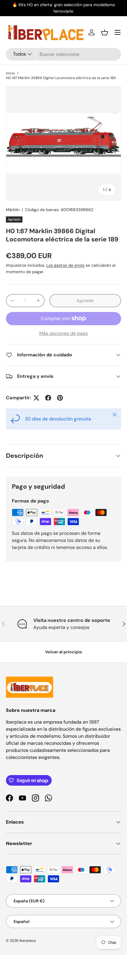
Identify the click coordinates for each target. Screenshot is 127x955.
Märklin (12, 209)
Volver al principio (63, 652)
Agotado (85, 300)
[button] (104, 32)
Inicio (10, 73)
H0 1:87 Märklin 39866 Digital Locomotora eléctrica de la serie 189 (61, 78)
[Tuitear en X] (36, 398)
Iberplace (27, 940)
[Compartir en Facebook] (48, 398)
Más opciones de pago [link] (63, 333)
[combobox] (63, 54)
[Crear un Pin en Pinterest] (60, 398)
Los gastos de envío (65, 265)
